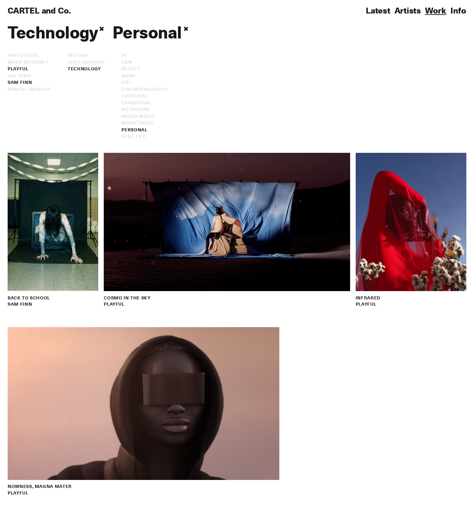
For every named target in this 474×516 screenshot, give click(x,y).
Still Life (133, 136)
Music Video (137, 122)
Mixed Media (138, 116)
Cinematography (144, 89)
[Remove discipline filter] (102, 29)
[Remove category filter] (186, 29)
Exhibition (135, 102)
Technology (84, 68)
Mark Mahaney (28, 62)
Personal (134, 129)
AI (123, 55)
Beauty (130, 68)
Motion (78, 55)
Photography (86, 62)
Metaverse (135, 109)
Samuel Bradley (29, 89)
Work (435, 10)
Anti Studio (23, 55)
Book (128, 75)
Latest (378, 10)
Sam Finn (20, 82)
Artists (408, 10)
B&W (126, 62)
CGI (125, 82)
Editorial (134, 95)
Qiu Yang (19, 75)
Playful (18, 68)
